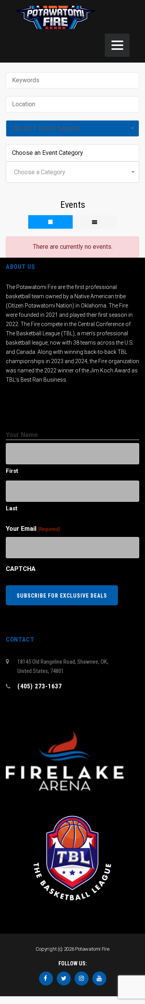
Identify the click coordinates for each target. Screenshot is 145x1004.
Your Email (33, 528)
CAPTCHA (21, 569)
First (12, 470)
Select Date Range (46, 128)
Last (11, 508)
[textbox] (72, 172)
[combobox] (72, 172)
